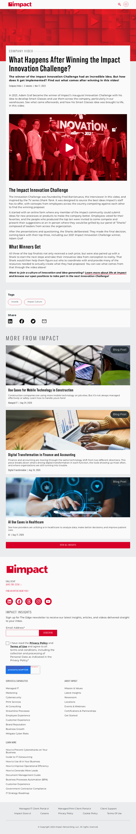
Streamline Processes (17, 711)
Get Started (71, 716)
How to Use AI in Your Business (23, 762)
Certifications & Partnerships (80, 711)
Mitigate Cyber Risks (17, 734)
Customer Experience (18, 720)
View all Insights (68, 545)
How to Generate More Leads (22, 771)
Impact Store (21, 814)
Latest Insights (73, 693)
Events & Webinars (75, 707)
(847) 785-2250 (13, 585)
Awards (14, 302)
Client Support (108, 809)
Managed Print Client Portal (73, 809)
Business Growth (15, 729)
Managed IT (12, 689)
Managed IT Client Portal (32, 809)
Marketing (11, 693)
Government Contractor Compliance (26, 789)
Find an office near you (17, 591)
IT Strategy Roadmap (17, 793)
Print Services (13, 702)
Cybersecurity (13, 698)
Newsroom (71, 698)
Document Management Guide (23, 775)
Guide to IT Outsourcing (19, 757)
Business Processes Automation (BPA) (27, 780)
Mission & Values (74, 689)
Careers (44, 814)
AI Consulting (13, 707)
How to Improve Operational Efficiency (27, 766)
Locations (70, 702)
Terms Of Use (114, 814)
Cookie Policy (90, 814)
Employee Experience (18, 716)
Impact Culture (34, 302)
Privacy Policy (65, 814)
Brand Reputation (16, 725)
